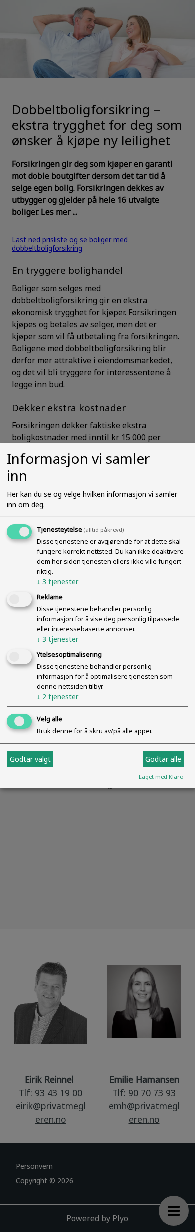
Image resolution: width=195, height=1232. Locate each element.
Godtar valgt (30, 759)
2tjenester (57, 696)
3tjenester (57, 581)
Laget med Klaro (161, 776)
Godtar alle (164, 759)
